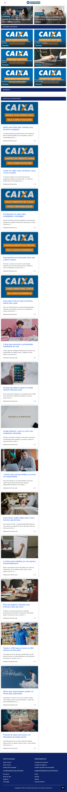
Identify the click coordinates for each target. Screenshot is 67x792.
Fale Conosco (7, 765)
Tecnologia (6, 781)
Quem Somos (7, 762)
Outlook (37, 779)
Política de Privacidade (9, 767)
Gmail (36, 774)
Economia (6, 16)
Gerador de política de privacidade (44, 767)
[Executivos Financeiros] (33, 2)
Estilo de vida (7, 776)
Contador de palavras (41, 765)
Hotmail (37, 776)
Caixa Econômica (40, 781)
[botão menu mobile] (5, 2)
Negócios (6, 779)
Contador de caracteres (41, 762)
